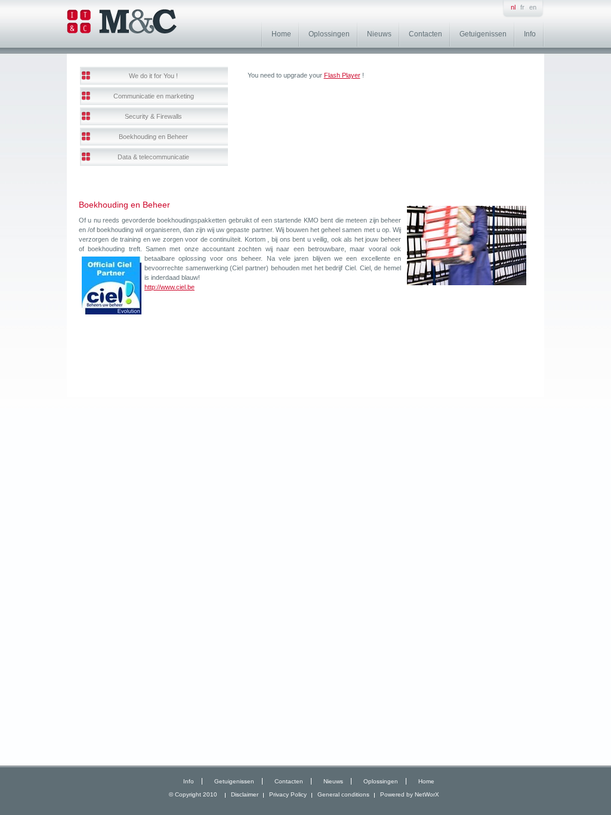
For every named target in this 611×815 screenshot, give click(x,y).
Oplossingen (329, 34)
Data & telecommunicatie (153, 156)
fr (522, 7)
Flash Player (342, 75)
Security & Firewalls (153, 116)
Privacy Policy (288, 794)
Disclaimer (244, 794)
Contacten (425, 34)
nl (513, 7)
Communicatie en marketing (153, 96)
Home (281, 34)
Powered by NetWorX (409, 794)
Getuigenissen (483, 34)
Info (530, 34)
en (532, 7)
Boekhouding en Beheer (153, 136)
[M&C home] (122, 31)
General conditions (343, 794)
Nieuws (379, 34)
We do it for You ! (153, 75)
